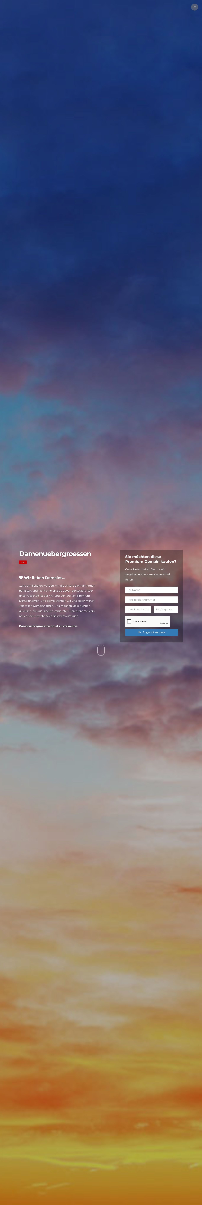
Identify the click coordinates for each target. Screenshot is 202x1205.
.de (23, 562)
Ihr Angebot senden (151, 632)
